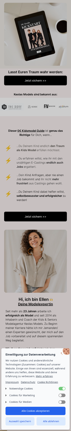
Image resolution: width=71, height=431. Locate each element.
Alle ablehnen (51, 421)
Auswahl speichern (20, 421)
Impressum (12, 382)
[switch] (62, 388)
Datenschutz (28, 382)
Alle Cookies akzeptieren (36, 410)
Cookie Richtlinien (47, 382)
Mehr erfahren (44, 376)
